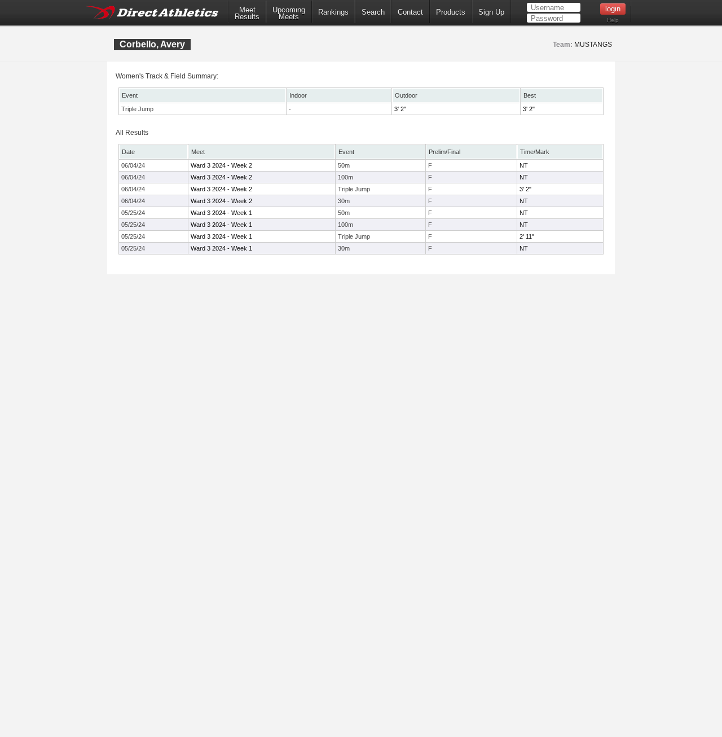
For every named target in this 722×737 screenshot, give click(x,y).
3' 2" (400, 109)
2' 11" (527, 236)
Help (613, 20)
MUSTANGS (593, 45)
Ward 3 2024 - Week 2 (221, 165)
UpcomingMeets (288, 13)
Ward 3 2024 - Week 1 (221, 212)
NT (524, 165)
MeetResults (247, 13)
